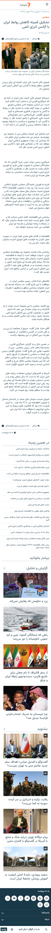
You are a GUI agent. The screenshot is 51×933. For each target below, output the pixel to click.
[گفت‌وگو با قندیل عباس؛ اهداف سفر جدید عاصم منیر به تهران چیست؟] (25, 746)
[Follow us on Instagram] (46, 904)
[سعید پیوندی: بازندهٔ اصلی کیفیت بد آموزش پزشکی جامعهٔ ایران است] (25, 859)
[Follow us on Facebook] (33, 898)
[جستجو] (46, 929)
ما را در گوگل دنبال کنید (29, 929)
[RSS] (40, 898)
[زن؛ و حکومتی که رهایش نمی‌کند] (25, 585)
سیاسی (45, 17)
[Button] (36, 39)
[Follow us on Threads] (40, 904)
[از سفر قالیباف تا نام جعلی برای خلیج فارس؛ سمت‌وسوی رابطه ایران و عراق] (25, 656)
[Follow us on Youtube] (14, 898)
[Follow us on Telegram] (27, 898)
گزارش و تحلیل (37, 568)
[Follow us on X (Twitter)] (20, 898)
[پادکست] (12, 929)
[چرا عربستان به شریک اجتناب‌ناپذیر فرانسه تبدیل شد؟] (25, 698)
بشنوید (42, 729)
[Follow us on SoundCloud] (7, 898)
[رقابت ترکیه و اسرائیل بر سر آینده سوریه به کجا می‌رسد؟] (25, 783)
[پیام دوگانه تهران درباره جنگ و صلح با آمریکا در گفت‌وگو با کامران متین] (25, 821)
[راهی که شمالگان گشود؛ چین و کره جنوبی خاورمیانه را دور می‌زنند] (25, 619)
